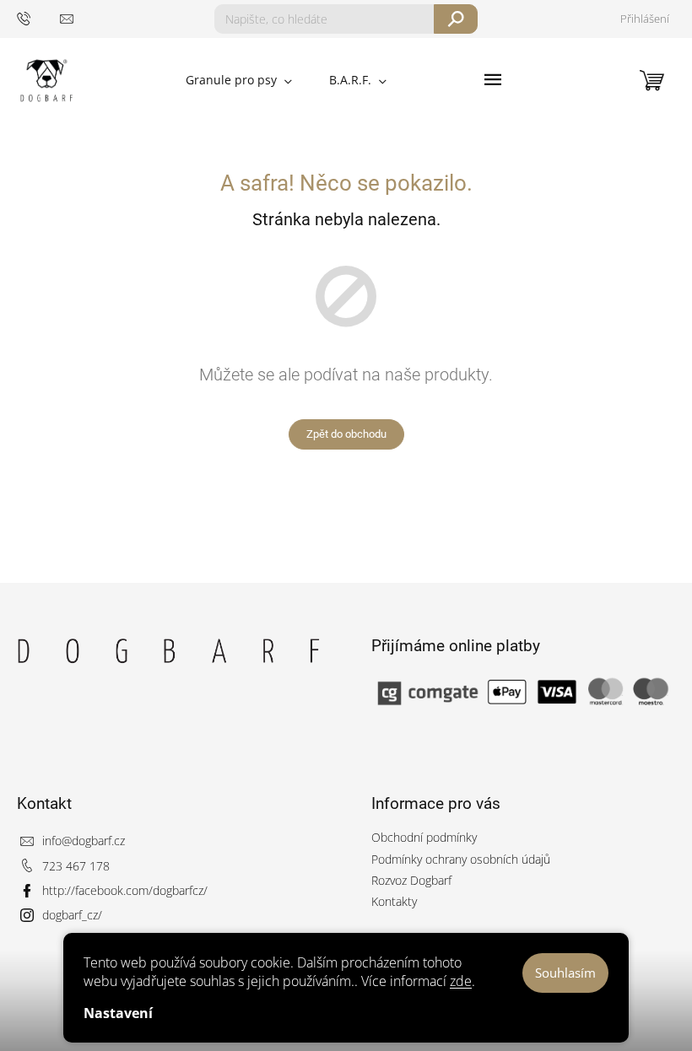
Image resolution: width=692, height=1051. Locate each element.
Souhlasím (565, 972)
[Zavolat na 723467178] (38, 18)
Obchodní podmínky (424, 837)
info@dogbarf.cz (83, 841)
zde (461, 981)
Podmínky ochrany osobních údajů (460, 859)
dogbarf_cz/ (72, 915)
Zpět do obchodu (346, 434)
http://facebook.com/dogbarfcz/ (125, 890)
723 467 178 (76, 866)
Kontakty (394, 901)
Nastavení (118, 1013)
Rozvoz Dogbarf (411, 880)
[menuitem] (239, 80)
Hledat (456, 19)
